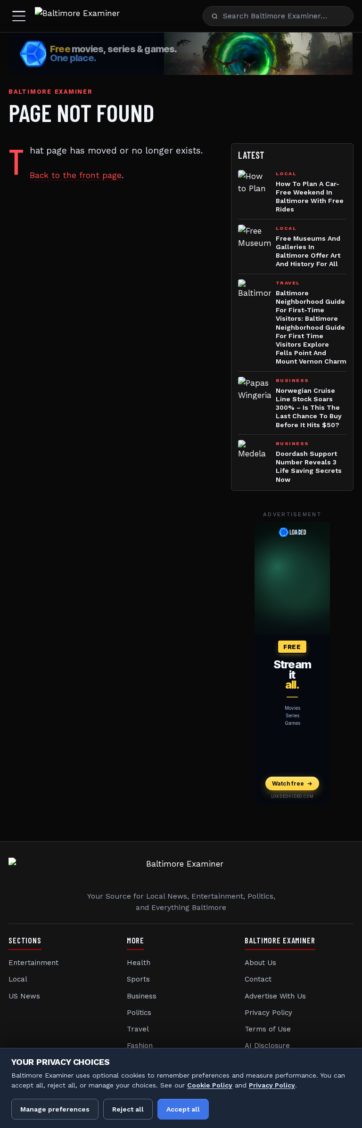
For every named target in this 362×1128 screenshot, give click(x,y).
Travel (138, 1029)
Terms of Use (268, 1029)
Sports (138, 979)
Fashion (140, 1045)
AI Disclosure (267, 1045)
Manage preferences (55, 1109)
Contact (258, 979)
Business (141, 996)
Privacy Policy (268, 1012)
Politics (139, 1012)
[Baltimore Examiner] (77, 16)
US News (24, 996)
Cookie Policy (209, 1085)
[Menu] (18, 16)
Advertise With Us (275, 996)
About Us (260, 962)
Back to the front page (76, 175)
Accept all (183, 1109)
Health (138, 962)
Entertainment (33, 962)
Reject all (128, 1109)
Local (17, 979)
